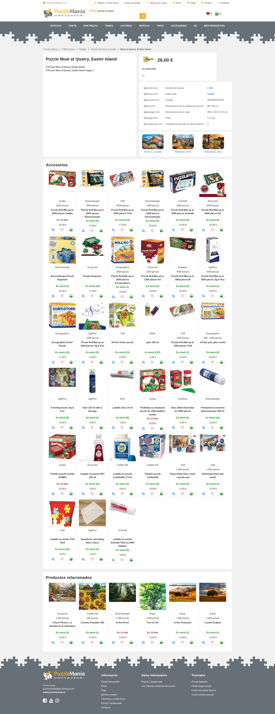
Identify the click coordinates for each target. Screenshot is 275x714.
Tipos (160, 26)
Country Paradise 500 (92, 622)
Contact (207, 3)
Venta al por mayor (158, 3)
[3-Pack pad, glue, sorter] (203, 362)
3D (195, 26)
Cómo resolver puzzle (202, 694)
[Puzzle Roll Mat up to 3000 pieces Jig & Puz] (203, 296)
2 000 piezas (68, 49)
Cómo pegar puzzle (201, 686)
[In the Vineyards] (173, 643)
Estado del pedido (132, 3)
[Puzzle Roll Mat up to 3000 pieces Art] (203, 230)
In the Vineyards (182, 622)
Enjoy (153, 613)
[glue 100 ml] (143, 362)
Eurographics (122, 267)
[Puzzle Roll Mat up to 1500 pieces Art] (143, 296)
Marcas (144, 26)
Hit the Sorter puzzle (122, 342)
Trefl (122, 201)
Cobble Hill (122, 465)
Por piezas (91, 26)
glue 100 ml (152, 342)
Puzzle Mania (51, 49)
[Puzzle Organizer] (83, 296)
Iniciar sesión (112, 3)
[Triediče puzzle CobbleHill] (143, 494)
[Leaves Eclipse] (203, 643)
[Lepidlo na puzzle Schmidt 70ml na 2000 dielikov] (113, 560)
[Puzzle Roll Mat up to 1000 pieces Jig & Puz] (83, 362)
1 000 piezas (182, 469)
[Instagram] (57, 702)
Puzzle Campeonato (111, 703)
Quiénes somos (109, 694)
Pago (193, 3)
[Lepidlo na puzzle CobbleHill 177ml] (113, 494)
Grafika (82, 49)
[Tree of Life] (143, 643)
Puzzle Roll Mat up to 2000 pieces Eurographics (122, 279)
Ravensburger (92, 201)
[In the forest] (113, 643)
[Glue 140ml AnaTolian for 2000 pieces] (173, 428)
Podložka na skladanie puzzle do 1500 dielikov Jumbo (152, 411)
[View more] (62, 186)
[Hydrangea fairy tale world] (203, 494)
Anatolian (182, 267)
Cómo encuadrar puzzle (203, 690)
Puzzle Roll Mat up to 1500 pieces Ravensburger (152, 213)
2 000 (210, 88)
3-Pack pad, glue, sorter (213, 342)
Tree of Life (153, 622)
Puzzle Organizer (92, 276)
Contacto (105, 707)
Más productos (214, 26)
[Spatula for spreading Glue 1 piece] (83, 559)
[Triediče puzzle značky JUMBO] (53, 494)
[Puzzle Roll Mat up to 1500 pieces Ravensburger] (143, 231)
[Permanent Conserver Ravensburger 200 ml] (203, 428)
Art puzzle (213, 201)
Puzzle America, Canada (103, 49)
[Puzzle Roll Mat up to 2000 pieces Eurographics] (113, 297)
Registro (101, 3)
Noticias (55, 26)
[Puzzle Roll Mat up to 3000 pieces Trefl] (113, 230)
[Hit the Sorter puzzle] (113, 362)
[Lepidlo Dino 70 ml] (113, 428)
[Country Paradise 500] (83, 643)
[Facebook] (45, 702)
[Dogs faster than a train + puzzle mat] (173, 494)
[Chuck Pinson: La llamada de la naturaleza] (53, 643)
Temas (109, 26)
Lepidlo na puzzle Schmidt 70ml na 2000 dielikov (122, 542)
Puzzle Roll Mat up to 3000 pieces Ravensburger (92, 213)
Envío (178, 3)
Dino (122, 399)
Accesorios (179, 26)
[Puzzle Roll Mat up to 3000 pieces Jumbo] (53, 230)
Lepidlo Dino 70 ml (122, 407)
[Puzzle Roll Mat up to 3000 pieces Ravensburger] (83, 231)
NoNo (153, 333)
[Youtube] (51, 702)
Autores (126, 26)
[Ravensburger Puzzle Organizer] (53, 296)
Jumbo (62, 201)
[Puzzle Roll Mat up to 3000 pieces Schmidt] (173, 230)
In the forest (122, 622)
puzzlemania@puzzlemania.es (58, 689)
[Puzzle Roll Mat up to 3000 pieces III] (173, 296)
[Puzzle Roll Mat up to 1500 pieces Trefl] (173, 362)
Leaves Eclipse (213, 622)
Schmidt (182, 201)
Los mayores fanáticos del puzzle (158, 686)
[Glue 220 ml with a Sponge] (83, 428)
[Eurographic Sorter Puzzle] (53, 362)
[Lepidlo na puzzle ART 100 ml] (83, 494)
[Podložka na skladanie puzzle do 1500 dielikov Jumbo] (143, 429)
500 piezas (92, 618)
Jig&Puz (212, 267)
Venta (72, 26)
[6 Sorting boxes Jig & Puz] (53, 428)
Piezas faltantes (199, 682)
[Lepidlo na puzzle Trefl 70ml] (53, 559)
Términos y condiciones (113, 699)
